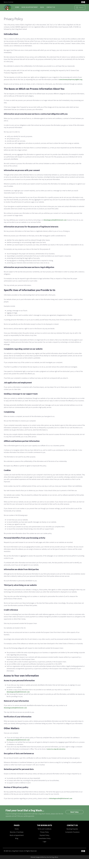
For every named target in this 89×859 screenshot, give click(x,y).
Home (17, 7)
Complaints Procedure (72, 832)
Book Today (74, 812)
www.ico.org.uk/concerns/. (56, 749)
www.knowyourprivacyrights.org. (71, 79)
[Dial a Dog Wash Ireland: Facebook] (82, 2)
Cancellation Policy (44, 838)
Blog (42, 7)
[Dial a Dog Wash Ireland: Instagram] (84, 2)
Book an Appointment (30, 7)
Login (44, 841)
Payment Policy (44, 835)
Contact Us (50, 7)
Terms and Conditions (44, 829)
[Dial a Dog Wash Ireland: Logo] (7, 7)
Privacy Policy (44, 832)
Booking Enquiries (72, 829)
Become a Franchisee (8, 2)
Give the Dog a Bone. (52, 857)
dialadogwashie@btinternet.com (55, 220)
